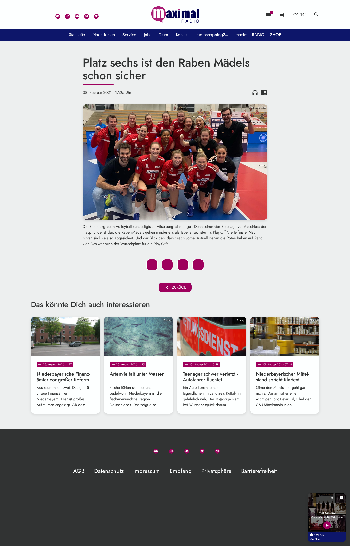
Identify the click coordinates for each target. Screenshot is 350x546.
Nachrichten (104, 35)
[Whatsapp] (55, 14)
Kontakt (182, 35)
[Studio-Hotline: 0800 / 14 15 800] (45, 14)
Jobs (147, 35)
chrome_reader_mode (263, 92)
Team (163, 35)
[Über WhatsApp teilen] (183, 264)
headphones (255, 92)
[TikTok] (103, 14)
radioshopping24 (212, 35)
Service (129, 35)
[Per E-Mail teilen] (198, 264)
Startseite (77, 35)
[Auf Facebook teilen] (152, 264)
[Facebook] (64, 14)
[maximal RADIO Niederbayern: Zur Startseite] (175, 14)
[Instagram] (74, 14)
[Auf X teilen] (167, 264)
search (316, 14)
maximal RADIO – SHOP (258, 35)
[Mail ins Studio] (35, 14)
